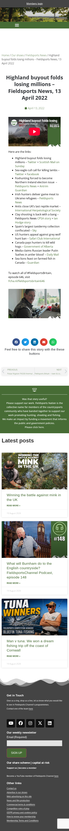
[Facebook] (20, 723)
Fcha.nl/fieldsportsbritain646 (26, 281)
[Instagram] (30, 723)
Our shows (17, 55)
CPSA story (44, 218)
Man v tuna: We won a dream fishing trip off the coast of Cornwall (30, 645)
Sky (34, 230)
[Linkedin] (50, 723)
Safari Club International (44, 238)
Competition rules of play (18, 808)
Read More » (13, 505)
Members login (34, 3)
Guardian (33, 262)
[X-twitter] (40, 723)
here (31, 709)
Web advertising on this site (19, 796)
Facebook (33, 174)
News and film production (18, 800)
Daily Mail (53, 254)
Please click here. (34, 427)
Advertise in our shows (17, 792)
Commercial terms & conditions (21, 804)
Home (5, 55)
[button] (17, 25)
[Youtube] (11, 723)
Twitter (32, 162)
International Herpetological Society (37, 210)
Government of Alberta (38, 246)
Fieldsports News (36, 55)
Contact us (11, 788)
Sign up (16, 752)
